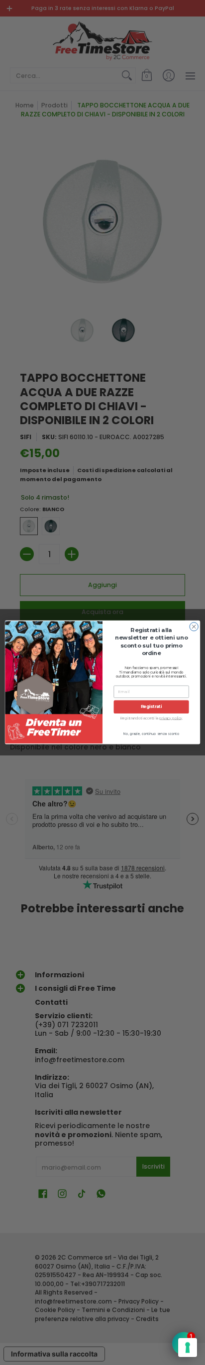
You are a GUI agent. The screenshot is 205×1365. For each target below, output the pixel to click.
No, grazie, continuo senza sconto (151, 734)
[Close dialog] (194, 627)
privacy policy (170, 718)
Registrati (151, 706)
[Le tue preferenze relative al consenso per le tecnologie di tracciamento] (187, 1347)
